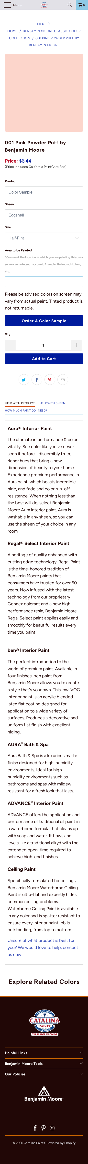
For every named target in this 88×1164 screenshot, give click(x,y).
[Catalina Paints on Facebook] (35, 1128)
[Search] (70, 5)
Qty (7, 334)
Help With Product (20, 403)
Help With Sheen (52, 403)
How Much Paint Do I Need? (26, 410)
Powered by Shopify (61, 1143)
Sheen (9, 204)
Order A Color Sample (44, 321)
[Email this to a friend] (62, 379)
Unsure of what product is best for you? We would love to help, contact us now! (43, 947)
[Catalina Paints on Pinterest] (43, 1128)
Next (42, 24)
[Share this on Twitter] (24, 379)
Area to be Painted (44, 260)
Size (8, 227)
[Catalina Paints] (44, 5)
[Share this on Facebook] (37, 379)
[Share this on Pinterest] (49, 379)
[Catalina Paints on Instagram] (52, 1128)
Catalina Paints (34, 1143)
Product (11, 181)
